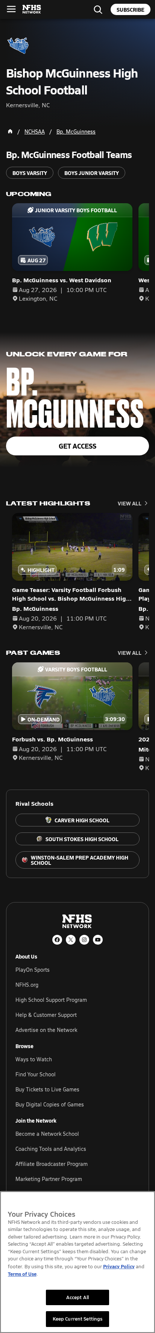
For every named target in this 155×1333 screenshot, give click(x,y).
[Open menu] (11, 9)
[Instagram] (84, 940)
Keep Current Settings (78, 1318)
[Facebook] (57, 940)
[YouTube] (98, 940)
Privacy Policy (119, 1266)
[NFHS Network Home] (32, 9)
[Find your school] (98, 9)
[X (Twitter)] (71, 940)
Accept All (77, 1297)
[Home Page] (10, 131)
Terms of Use (22, 1273)
